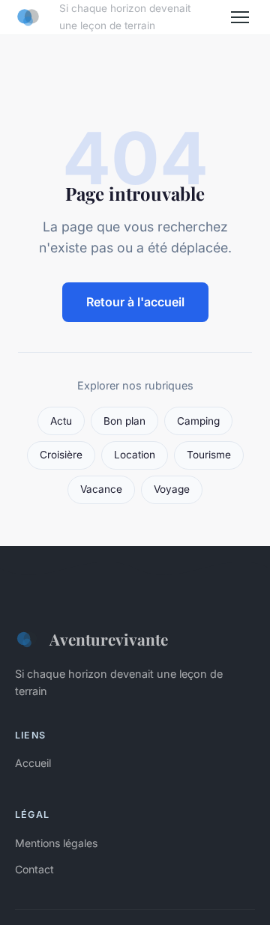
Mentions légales (56, 843)
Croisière (61, 455)
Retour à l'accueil (135, 301)
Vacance (101, 489)
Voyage (172, 489)
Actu (61, 421)
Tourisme (209, 455)
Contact (34, 869)
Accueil (33, 762)
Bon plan (125, 421)
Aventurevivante (109, 638)
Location (134, 455)
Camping (198, 421)
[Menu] (240, 17)
